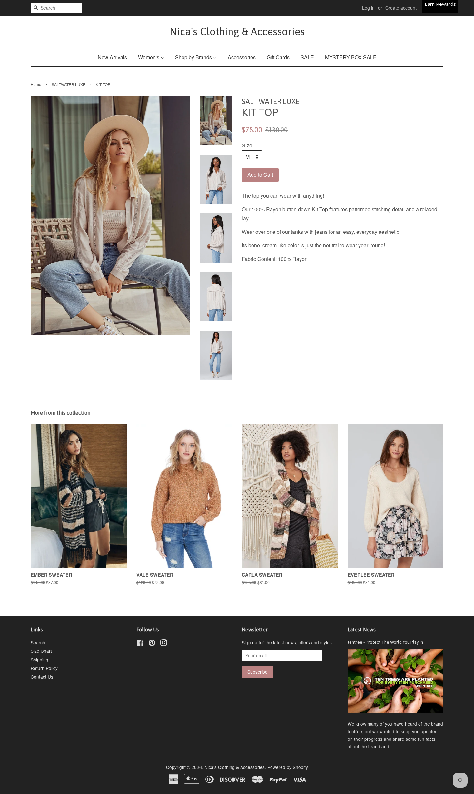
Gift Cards (278, 57)
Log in (368, 8)
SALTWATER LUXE (68, 84)
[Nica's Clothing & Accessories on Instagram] (163, 643)
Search (38, 642)
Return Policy (44, 668)
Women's (149, 57)
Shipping (39, 659)
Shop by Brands (194, 57)
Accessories (242, 57)
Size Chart (41, 651)
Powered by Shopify (287, 767)
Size (247, 145)
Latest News (362, 629)
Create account (401, 8)
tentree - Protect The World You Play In (385, 642)
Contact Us (42, 676)
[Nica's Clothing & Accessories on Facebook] (140, 643)
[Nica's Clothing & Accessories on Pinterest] (151, 643)
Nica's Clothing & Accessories (237, 31)
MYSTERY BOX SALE (351, 57)
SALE (307, 57)
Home (36, 84)
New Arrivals (112, 57)
